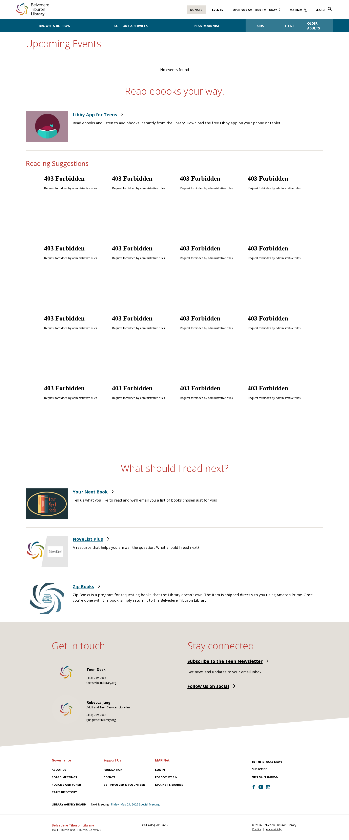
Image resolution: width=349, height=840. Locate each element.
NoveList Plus (88, 539)
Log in (160, 770)
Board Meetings (64, 777)
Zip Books (83, 586)
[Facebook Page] (253, 787)
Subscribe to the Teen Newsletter (225, 661)
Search (320, 10)
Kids (260, 26)
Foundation (113, 770)
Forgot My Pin (166, 777)
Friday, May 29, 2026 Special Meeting (135, 804)
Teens (289, 26)
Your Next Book (90, 492)
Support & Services (131, 26)
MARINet (298, 11)
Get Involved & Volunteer (124, 785)
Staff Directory (64, 792)
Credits (256, 829)
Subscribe (259, 769)
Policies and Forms (67, 785)
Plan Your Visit (207, 26)
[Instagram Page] (268, 787)
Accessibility (274, 829)
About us (59, 770)
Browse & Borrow (54, 26)
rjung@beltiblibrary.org (101, 720)
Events (217, 10)
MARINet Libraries (169, 785)
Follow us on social (208, 686)
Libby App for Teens (95, 114)
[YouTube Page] (261, 786)
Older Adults (313, 25)
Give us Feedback (265, 776)
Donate (196, 10)
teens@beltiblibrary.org (101, 683)
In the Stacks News (267, 762)
